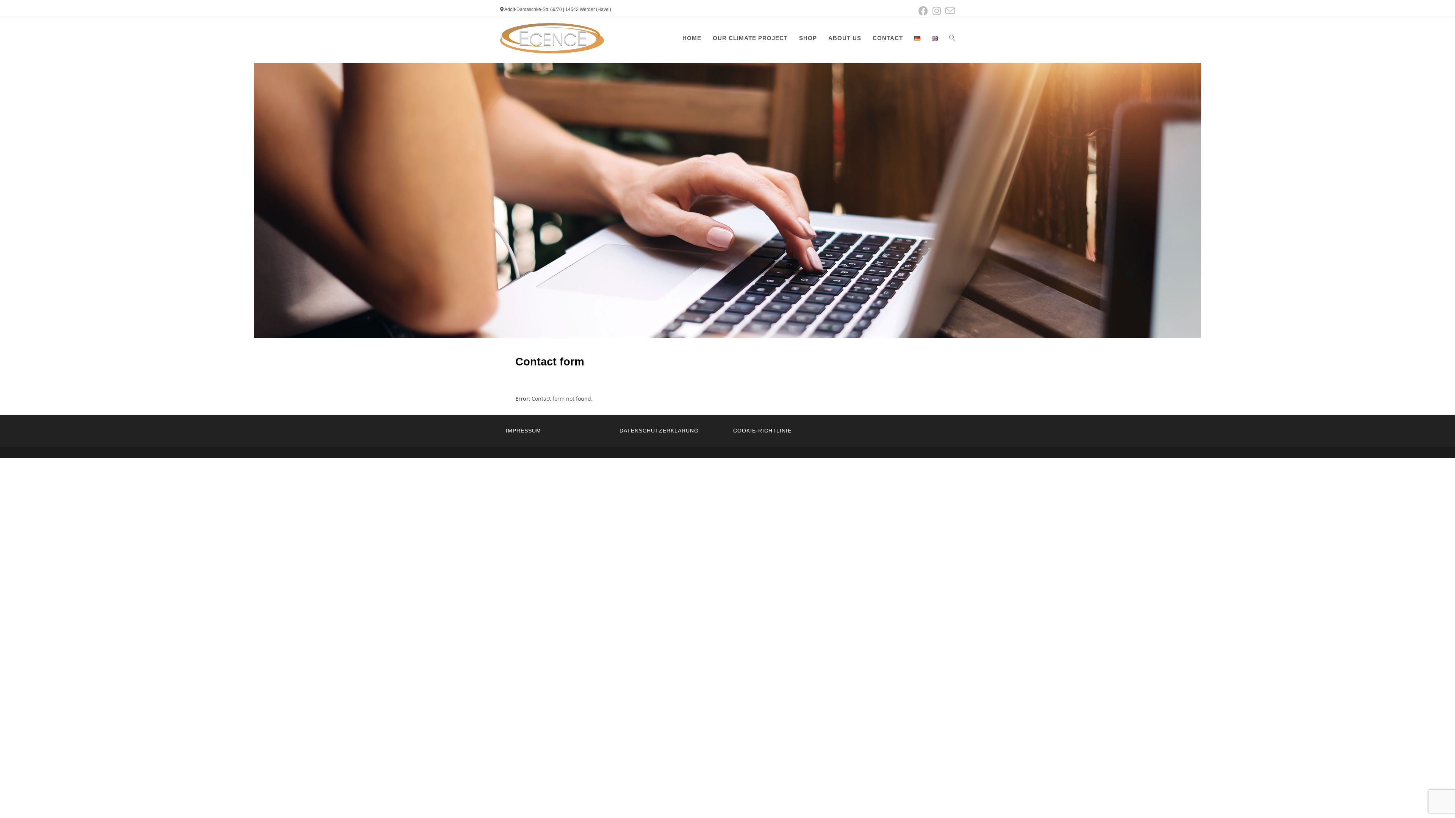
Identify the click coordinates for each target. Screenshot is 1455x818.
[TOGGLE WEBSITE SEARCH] (952, 38)
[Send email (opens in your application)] (949, 11)
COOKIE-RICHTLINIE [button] (762, 431)
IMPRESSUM (523, 431)
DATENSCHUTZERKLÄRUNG (659, 431)
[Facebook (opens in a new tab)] (923, 11)
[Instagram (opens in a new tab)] (936, 11)
